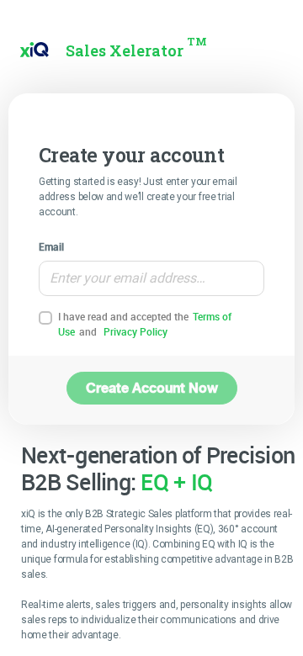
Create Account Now (152, 387)
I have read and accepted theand (144, 323)
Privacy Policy (135, 331)
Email (51, 246)
